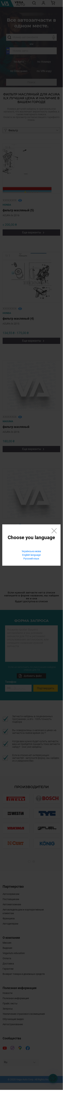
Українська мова (31, 551)
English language (31, 555)
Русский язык (31, 558)
